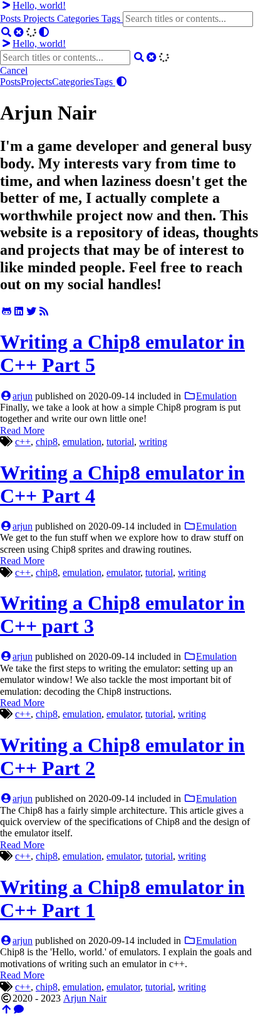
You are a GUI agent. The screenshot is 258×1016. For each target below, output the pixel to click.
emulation (82, 441)
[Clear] (19, 32)
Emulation (216, 396)
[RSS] (44, 311)
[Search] (6, 32)
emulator (123, 572)
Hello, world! (39, 5)
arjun (23, 396)
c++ (23, 441)
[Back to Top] (6, 1009)
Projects (40, 18)
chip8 (47, 441)
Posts (11, 18)
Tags (112, 18)
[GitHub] (6, 311)
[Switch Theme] (44, 32)
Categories (79, 18)
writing (153, 441)
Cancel (14, 70)
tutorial (120, 441)
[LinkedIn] (19, 311)
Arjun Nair (84, 998)
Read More (22, 430)
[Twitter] (31, 311)
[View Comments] (19, 1009)
